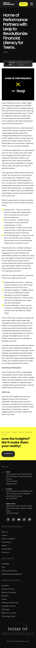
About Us (5, 532)
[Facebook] (8, 519)
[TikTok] (24, 519)
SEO (3, 567)
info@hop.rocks (11, 484)
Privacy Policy (6, 542)
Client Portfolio (7, 549)
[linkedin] (29, 519)
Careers (4, 535)
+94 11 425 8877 (11, 498)
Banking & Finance (8, 589)
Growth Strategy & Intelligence (12, 574)
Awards (4, 545)
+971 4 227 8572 (11, 481)
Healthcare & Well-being (10, 602)
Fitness (4, 599)
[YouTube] (19, 519)
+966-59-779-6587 (12, 513)
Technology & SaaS (8, 616)
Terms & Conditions (8, 539)
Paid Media (5, 564)
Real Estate (6, 609)
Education (5, 596)
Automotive (5, 585)
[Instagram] (13, 519)
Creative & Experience (9, 571)
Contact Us (23, 4)
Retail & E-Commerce (9, 613)
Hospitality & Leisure (9, 606)
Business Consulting (9, 592)
